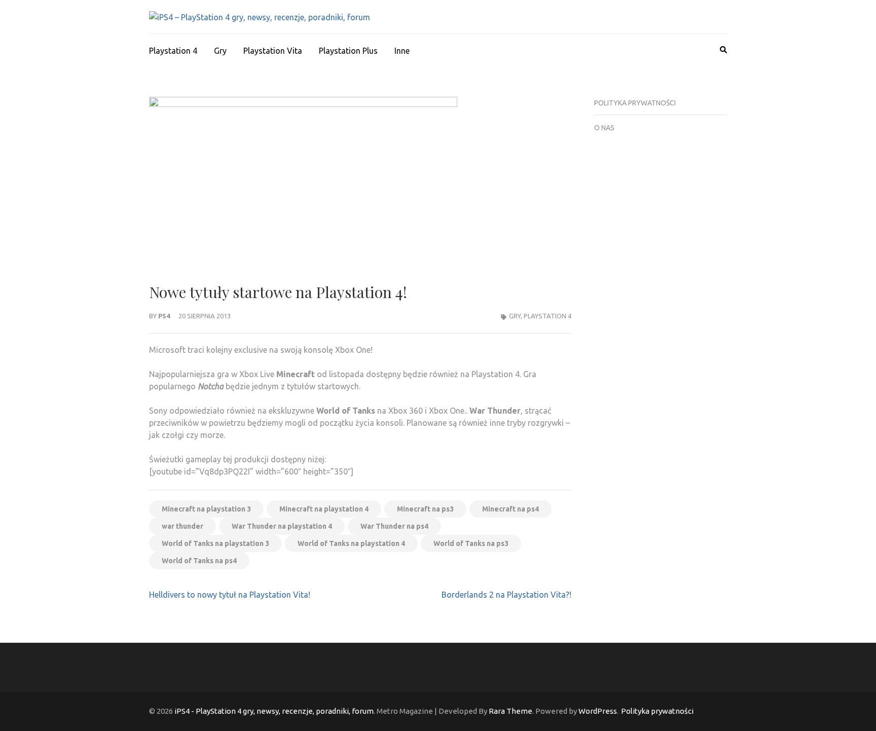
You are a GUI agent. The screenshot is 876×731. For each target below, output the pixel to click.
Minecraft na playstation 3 (206, 509)
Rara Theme (510, 711)
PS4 (164, 315)
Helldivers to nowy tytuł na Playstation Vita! (229, 594)
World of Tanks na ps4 (199, 561)
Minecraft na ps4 (510, 509)
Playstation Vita (272, 50)
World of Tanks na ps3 (470, 543)
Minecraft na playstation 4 (324, 509)
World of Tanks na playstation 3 (215, 543)
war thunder (182, 526)
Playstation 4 (173, 50)
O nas (604, 128)
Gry (220, 50)
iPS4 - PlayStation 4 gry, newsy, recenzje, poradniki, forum (274, 711)
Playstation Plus (348, 50)
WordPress (597, 711)
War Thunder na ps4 (394, 526)
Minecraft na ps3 (425, 509)
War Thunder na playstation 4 (282, 526)
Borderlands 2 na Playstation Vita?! (506, 594)
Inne (402, 50)
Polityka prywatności (635, 103)
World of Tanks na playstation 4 (351, 543)
